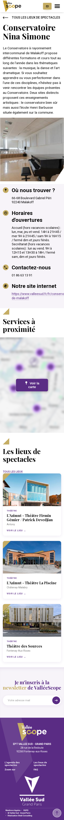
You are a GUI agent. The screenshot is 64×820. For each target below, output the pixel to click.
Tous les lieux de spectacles (36, 17)
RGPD (25, 810)
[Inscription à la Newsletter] (47, 6)
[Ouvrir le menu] (57, 6)
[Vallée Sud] (32, 804)
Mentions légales (13, 810)
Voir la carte (33, 385)
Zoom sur (10, 769)
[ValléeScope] (12, 6)
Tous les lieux (13, 471)
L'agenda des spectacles (12, 763)
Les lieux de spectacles (40, 763)
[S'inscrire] (56, 700)
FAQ (36, 769)
